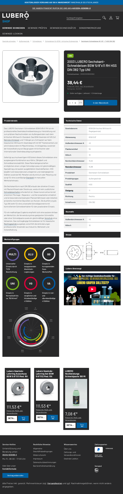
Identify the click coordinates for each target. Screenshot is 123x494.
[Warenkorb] (117, 17)
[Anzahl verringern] (69, 102)
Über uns (67, 449)
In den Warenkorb (100, 103)
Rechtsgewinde (10, 224)
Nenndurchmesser (11, 140)
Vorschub (48, 218)
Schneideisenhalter (12, 192)
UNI (70, 56)
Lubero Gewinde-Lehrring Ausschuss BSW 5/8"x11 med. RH (17, 374)
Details (12, 418)
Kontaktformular (9, 468)
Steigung (69, 190)
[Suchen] (104, 17)
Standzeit (30, 177)
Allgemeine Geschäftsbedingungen (42, 449)
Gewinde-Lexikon (71, 458)
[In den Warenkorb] (23, 418)
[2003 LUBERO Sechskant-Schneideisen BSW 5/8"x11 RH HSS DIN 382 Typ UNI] (31, 76)
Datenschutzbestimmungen (44, 462)
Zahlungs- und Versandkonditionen (72, 453)
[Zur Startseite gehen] (15, 17)
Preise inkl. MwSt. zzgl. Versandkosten (80, 86)
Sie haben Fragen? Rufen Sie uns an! (61, 8)
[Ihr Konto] (111, 17)
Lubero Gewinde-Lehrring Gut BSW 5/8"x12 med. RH (45, 374)
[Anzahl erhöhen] (75, 102)
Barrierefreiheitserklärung (44, 466)
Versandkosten (54, 483)
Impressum (38, 458)
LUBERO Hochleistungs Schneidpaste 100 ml (75, 374)
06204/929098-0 (9, 455)
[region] (31, 76)
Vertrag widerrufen (15, 475)
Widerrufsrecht (39, 455)
